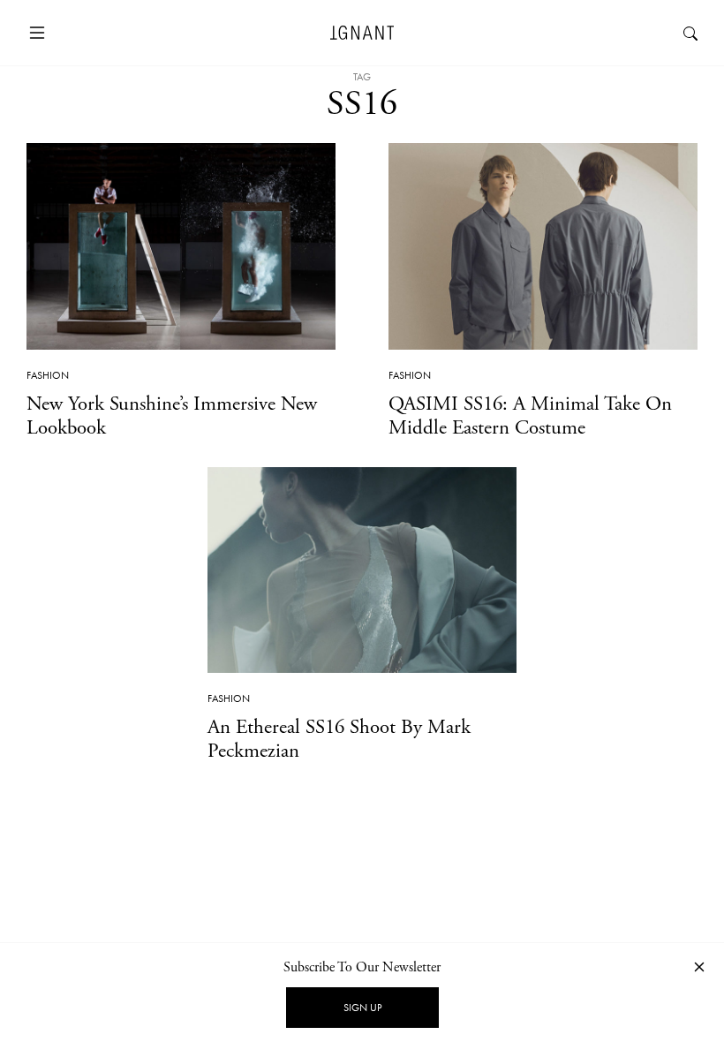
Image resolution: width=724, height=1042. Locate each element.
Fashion (47, 375)
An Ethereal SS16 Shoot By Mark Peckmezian (339, 739)
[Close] (699, 966)
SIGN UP (362, 1007)
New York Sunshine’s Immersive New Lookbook (171, 416)
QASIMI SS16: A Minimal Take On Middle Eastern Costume (530, 416)
